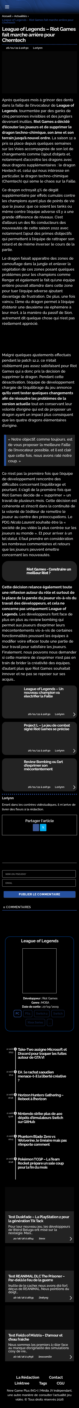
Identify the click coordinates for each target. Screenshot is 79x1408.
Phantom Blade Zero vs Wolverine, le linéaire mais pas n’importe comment (42, 1140)
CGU (61, 1383)
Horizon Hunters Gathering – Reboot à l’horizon (41, 1097)
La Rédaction (27, 1377)
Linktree (22, 1383)
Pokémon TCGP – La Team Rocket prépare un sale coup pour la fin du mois (41, 1163)
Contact (56, 1377)
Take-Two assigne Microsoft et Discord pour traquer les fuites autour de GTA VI (42, 1053)
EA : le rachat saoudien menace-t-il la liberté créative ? (42, 1076)
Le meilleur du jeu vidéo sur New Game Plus (39, 7)
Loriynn (8, 798)
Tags (43, 1383)
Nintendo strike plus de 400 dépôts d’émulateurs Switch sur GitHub (40, 1118)
